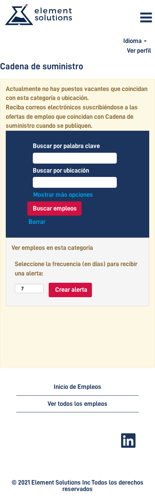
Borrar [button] (36, 221)
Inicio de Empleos (77, 386)
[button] (115, 18)
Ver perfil (139, 50)
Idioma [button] (133, 41)
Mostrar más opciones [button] (63, 194)
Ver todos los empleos (77, 403)
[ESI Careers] (38, 15)
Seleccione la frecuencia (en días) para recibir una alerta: (76, 269)
